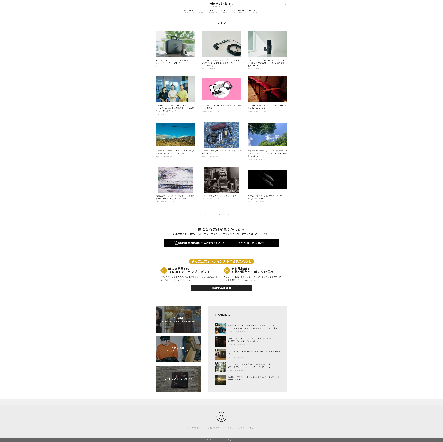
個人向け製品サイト (194, 428)
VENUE (224, 11)
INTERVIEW (190, 11)
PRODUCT (254, 11)
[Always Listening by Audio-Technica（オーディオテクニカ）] (221, 422)
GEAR (202, 11)
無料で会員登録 (222, 288)
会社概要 (231, 428)
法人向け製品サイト (215, 428)
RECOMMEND (238, 11)
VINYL (212, 11)
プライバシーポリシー (248, 428)
